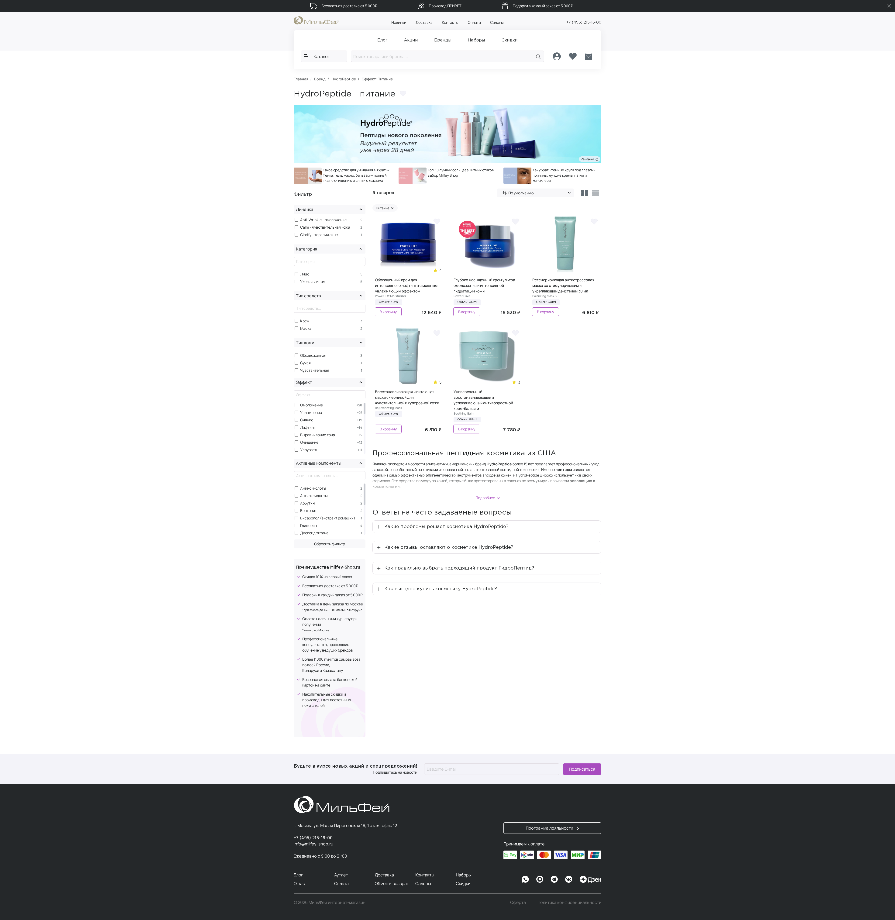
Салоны (497, 22)
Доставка (424, 22)
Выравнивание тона (317, 435)
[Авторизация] (557, 56)
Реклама (588, 159)
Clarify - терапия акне (319, 234)
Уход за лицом (312, 281)
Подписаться (582, 769)
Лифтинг (307, 427)
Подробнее (485, 497)
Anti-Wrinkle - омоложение (323, 219)
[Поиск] (538, 56)
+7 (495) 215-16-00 (583, 22)
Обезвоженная (313, 355)
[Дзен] (590, 879)
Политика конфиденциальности (569, 902)
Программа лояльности (550, 828)
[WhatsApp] (525, 879)
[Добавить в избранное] (403, 93)
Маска (305, 328)
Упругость (309, 449)
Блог (298, 875)
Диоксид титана (314, 533)
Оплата (474, 22)
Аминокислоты (313, 488)
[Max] (540, 879)
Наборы (464, 875)
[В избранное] (436, 221)
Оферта (518, 902)
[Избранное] (572, 56)
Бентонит (308, 510)
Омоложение (311, 405)
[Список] (595, 193)
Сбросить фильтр (329, 543)
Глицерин (308, 525)
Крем (304, 321)
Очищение (309, 442)
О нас (299, 883)
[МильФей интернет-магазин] (316, 20)
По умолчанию (521, 193)
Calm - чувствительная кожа (325, 227)
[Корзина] (588, 56)
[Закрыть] (889, 6)
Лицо (304, 274)
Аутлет (341, 875)
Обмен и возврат (392, 883)
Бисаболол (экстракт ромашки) (327, 518)
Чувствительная (314, 370)
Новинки (398, 22)
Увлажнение (311, 412)
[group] (342, 176)
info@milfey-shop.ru (313, 844)
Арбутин (307, 503)
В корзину (388, 311)
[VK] (568, 879)
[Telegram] (554, 879)
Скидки (463, 883)
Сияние (306, 420)
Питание (385, 208)
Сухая (305, 362)
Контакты (450, 22)
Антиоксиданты (314, 495)
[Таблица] (584, 193)
